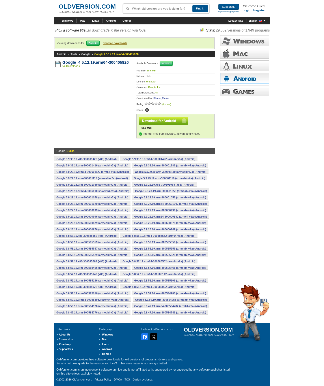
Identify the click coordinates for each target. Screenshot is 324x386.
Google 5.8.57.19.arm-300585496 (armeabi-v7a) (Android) (92, 267)
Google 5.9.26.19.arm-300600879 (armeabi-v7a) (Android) (92, 223)
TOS (127, 379)
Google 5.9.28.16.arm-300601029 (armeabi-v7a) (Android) (92, 203)
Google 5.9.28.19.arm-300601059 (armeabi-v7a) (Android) (171, 191)
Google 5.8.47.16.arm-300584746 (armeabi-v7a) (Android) (170, 312)
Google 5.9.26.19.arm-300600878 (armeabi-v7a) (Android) (170, 223)
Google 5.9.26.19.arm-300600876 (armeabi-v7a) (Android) (92, 229)
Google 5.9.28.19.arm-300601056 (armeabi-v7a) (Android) (170, 197)
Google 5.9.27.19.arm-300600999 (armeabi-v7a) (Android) (92, 210)
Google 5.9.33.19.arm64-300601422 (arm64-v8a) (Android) (159, 159)
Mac (82, 20)
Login (246, 10)
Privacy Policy (103, 379)
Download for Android (159, 121)
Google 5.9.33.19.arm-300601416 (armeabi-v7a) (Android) (92, 165)
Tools (74, 54)
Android (111, 20)
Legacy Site (235, 20)
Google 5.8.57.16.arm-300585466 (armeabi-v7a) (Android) (170, 267)
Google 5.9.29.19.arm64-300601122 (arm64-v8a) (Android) (92, 171)
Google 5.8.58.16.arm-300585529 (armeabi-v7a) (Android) (92, 255)
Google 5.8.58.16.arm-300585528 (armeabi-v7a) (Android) (170, 255)
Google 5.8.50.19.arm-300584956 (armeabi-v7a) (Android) (171, 299)
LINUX (244, 65)
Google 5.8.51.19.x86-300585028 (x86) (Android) (86, 287)
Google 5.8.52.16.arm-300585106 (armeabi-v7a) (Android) (170, 280)
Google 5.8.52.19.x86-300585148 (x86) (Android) (86, 274)
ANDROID (244, 78)
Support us (228, 6)
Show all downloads (115, 43)
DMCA (118, 379)
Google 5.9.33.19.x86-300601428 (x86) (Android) (86, 159)
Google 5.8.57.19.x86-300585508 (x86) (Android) (86, 261)
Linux (95, 20)
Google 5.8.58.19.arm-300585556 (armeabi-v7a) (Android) (170, 248)
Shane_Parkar (161, 98)
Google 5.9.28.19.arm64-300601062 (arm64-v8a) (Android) (92, 191)
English (253, 20)
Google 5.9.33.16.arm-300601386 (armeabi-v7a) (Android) (170, 165)
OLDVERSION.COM (87, 6)
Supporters (66, 349)
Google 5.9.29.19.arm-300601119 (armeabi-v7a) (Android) (170, 171)
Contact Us (66, 339)
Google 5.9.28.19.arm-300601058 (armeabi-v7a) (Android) (92, 197)
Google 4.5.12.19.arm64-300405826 (95, 62)
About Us (65, 334)
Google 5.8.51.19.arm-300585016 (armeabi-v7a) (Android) (92, 293)
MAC (244, 53)
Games (127, 20)
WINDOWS (244, 40)
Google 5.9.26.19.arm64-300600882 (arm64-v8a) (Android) (170, 216)
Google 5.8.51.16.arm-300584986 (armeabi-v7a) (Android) (170, 293)
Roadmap (65, 344)
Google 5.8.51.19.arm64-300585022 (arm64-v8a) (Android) (159, 287)
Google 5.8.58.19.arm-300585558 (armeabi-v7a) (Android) (170, 242)
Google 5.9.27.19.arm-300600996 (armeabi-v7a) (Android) (92, 216)
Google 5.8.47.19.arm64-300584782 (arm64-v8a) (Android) (170, 306)
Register (259, 10)
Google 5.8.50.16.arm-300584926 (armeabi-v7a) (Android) (92, 306)
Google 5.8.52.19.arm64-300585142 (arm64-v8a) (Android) (159, 274)
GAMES (244, 91)
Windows (67, 20)
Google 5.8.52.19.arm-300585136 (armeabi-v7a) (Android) (92, 280)
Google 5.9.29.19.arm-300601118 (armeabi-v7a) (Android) (92, 178)
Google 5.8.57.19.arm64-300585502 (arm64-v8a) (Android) (159, 261)
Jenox (149, 379)
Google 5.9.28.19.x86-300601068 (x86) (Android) (164, 184)
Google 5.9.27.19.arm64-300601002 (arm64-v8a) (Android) (170, 203)
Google (85, 54)
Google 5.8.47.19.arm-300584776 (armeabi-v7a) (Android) (92, 312)
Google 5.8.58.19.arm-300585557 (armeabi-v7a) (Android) (92, 248)
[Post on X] (147, 110)
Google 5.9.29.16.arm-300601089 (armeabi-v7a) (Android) (92, 184)
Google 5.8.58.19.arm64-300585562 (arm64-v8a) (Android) (159, 235)
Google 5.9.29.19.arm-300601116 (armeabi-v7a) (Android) (169, 178)
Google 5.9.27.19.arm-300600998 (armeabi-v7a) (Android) (170, 210)
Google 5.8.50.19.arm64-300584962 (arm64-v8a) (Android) (92, 299)
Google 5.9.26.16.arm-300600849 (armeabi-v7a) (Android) (170, 229)
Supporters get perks (228, 11)
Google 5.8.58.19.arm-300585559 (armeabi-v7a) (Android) (92, 242)
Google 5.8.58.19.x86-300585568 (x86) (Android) (86, 235)
